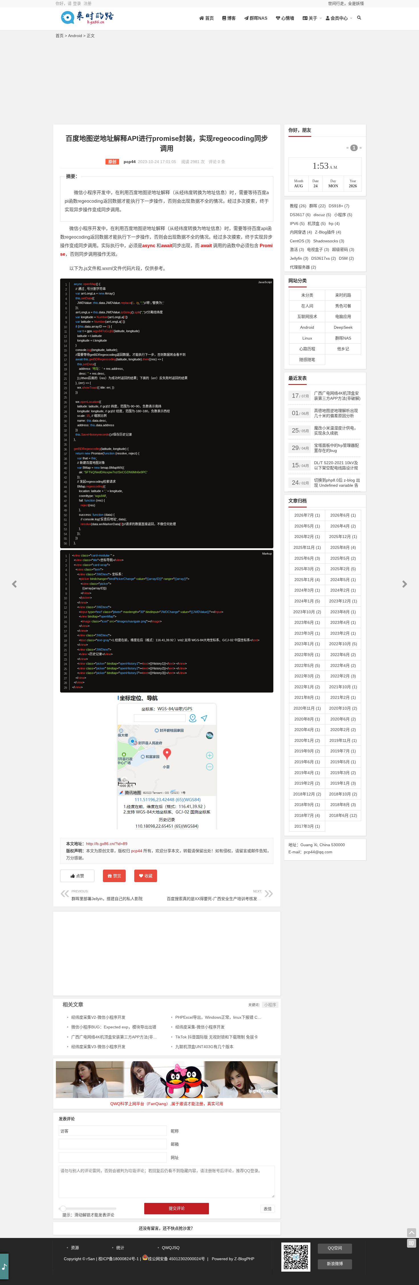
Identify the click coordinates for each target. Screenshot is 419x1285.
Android (75, 35)
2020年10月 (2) (343, 708)
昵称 (175, 1131)
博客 (231, 18)
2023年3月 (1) (307, 633)
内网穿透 (301, 232)
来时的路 (343, 295)
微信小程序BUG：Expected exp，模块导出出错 (113, 1027)
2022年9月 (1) (307, 654)
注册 (87, 3)
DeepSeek (343, 327)
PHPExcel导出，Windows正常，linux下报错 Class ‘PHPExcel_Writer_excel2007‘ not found (256, 1017)
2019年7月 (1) (343, 751)
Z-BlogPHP (244, 1258)
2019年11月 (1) (343, 740)
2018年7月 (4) (307, 815)
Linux (307, 338)
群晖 (317, 206)
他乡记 (343, 348)
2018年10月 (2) (343, 794)
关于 (312, 18)
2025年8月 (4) (343, 547)
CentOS (300, 241)
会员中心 (338, 18)
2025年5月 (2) (343, 558)
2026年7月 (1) (307, 515)
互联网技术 (307, 316)
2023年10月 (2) (307, 612)
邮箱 (175, 1144)
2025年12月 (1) (343, 536)
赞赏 (117, 876)
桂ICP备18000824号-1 (118, 1258)
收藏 (148, 876)
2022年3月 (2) (307, 676)
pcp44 (130, 161)
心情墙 (287, 18)
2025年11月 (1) (307, 547)
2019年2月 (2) (307, 783)
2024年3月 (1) (307, 590)
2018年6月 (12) (343, 815)
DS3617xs (323, 258)
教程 (298, 206)
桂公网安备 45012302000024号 (176, 1258)
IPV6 (297, 223)
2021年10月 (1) (343, 687)
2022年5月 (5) (307, 665)
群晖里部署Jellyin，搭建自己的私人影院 (107, 895)
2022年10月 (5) (343, 644)
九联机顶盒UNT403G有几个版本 (204, 1046)
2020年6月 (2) (343, 719)
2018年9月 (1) (307, 804)
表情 (268, 1209)
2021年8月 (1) (307, 697)
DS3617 (300, 214)
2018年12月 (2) (307, 794)
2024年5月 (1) (343, 579)
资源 (75, 1247)
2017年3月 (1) (307, 826)
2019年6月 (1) (307, 762)
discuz (322, 214)
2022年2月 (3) (343, 676)
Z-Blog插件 (328, 232)
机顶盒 (317, 223)
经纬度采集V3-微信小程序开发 (98, 1046)
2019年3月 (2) (343, 772)
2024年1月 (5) (307, 601)
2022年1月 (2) (307, 687)
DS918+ (339, 206)
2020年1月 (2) (307, 740)
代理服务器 (303, 267)
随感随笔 (307, 359)
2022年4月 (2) (343, 665)
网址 (175, 1157)
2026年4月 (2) (343, 526)
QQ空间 (335, 1248)
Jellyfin (299, 258)
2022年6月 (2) (343, 654)
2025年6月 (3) (307, 558)
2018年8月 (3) (343, 804)
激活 (297, 249)
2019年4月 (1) (307, 772)
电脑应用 (343, 316)
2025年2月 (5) (343, 569)
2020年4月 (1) (307, 729)
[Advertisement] (209, 83)
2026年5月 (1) (307, 526)
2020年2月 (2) (343, 729)
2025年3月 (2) (307, 569)
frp (334, 223)
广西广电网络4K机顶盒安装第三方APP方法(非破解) (116, 1037)
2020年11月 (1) (307, 708)
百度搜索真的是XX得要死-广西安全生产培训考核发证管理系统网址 (226, 895)
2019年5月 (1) (343, 762)
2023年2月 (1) (343, 633)
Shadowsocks (328, 241)
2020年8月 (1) (307, 719)
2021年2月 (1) (343, 697)
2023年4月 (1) (343, 622)
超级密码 (343, 249)
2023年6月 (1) (307, 622)
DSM (346, 258)
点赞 (80, 876)
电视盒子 (318, 249)
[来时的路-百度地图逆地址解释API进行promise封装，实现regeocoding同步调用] (87, 22)
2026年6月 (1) (343, 515)
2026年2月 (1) (307, 536)
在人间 (307, 306)
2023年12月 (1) (343, 601)
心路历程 (307, 348)
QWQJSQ (171, 1247)
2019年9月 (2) (307, 751)
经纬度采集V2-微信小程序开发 (98, 1017)
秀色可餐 (343, 306)
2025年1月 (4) (307, 579)
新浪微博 (335, 1263)
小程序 (270, 1004)
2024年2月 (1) (343, 590)
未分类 (307, 295)
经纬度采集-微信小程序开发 (200, 1027)
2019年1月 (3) (343, 783)
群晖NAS (258, 18)
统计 (120, 1247)
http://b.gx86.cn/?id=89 (106, 843)
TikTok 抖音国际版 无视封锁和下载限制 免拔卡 (216, 1037)
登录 (77, 3)
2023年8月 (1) (343, 612)
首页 (209, 18)
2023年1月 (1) (307, 644)
